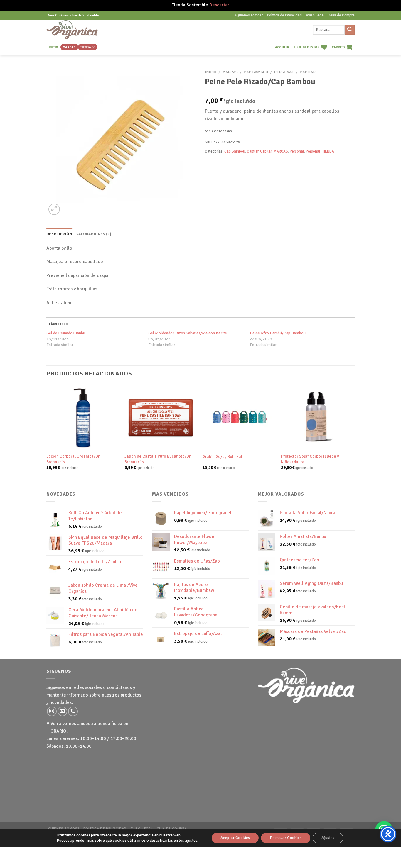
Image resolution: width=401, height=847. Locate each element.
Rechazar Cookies (285, 837)
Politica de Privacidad (284, 15)
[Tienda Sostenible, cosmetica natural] (81, 29)
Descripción (59, 234)
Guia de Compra (342, 15)
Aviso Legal (315, 15)
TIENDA (85, 47)
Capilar (308, 72)
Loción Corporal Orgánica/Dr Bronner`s (73, 458)
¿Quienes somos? (249, 15)
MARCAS (69, 47)
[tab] (59, 234)
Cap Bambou (256, 72)
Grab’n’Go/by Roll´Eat (222, 456)
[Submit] (350, 30)
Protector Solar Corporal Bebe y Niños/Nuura (310, 458)
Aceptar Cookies (235, 837)
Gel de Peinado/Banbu (65, 333)
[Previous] (46, 432)
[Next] (352, 432)
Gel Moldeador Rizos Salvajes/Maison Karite (187, 333)
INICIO (53, 47)
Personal (284, 72)
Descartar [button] (219, 5)
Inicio (210, 72)
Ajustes (327, 837)
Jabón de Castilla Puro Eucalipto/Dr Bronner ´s (157, 458)
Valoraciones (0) (93, 234)
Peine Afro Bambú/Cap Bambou (278, 333)
